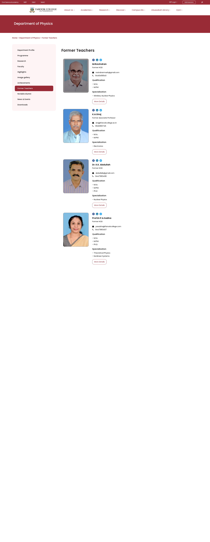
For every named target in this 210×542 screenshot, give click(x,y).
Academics (86, 10)
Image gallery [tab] (24, 77)
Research (104, 10)
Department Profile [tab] (26, 50)
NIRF (25, 2)
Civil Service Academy (10, 2)
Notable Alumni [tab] (24, 94)
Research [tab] (22, 61)
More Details (99, 101)
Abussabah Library (160, 10)
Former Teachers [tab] (25, 88)
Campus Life (138, 10)
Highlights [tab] (22, 72)
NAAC (43, 2)
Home (14, 38)
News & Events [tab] (24, 99)
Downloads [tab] (23, 105)
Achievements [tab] (24, 83)
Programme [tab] (23, 55)
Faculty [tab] (21, 66)
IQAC (34, 2)
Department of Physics (29, 38)
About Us (68, 10)
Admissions (189, 2)
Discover (120, 10)
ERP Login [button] (172, 2)
